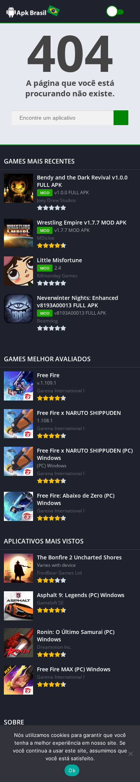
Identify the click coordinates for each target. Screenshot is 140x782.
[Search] (121, 117)
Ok (71, 770)
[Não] (130, 754)
